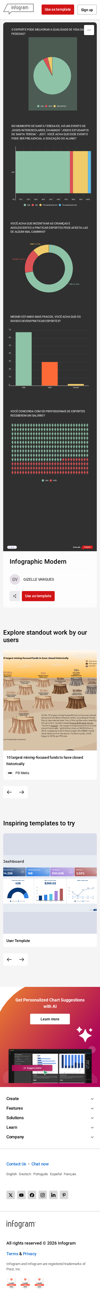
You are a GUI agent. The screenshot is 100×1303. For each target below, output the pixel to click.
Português (40, 1174)
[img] (52, 76)
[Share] (15, 596)
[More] (89, 30)
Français (70, 1174)
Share (13, 547)
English (11, 1174)
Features (14, 1108)
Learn (11, 1127)
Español (56, 1174)
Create (12, 1098)
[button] (41, 106)
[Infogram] (18, 9)
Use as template (58, 9)
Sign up (87, 10)
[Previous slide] (9, 792)
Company (15, 1136)
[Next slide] (22, 792)
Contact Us (16, 1163)
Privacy (30, 1253)
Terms (12, 1253)
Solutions (14, 1117)
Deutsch (25, 1174)
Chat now (40, 1163)
